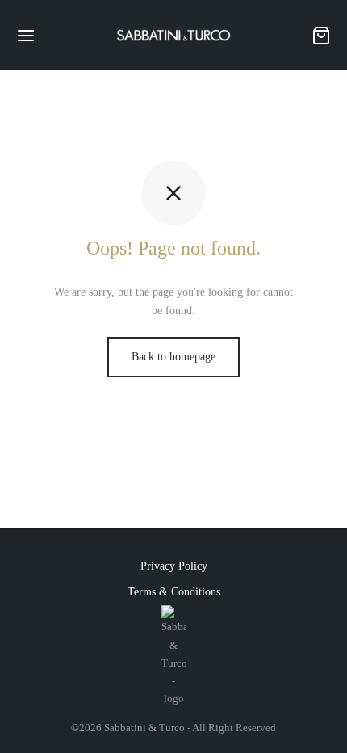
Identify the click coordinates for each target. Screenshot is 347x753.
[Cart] (321, 35)
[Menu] (26, 35)
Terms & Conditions (174, 592)
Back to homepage (173, 357)
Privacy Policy (173, 566)
